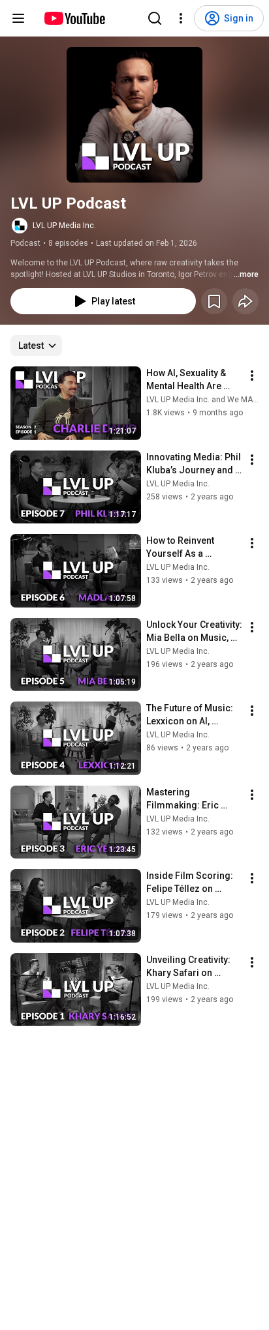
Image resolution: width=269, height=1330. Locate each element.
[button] (134, 115)
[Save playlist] (214, 301)
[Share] (245, 301)
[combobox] (36, 345)
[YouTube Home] (74, 18)
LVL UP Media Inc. (64, 225)
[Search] (155, 18)
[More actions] (252, 375)
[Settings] (181, 18)
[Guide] (18, 18)
